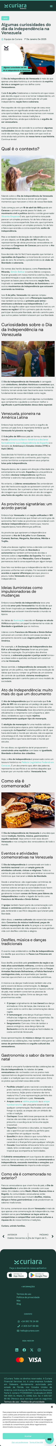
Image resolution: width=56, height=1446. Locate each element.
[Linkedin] (16, 1350)
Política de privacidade (28, 1297)
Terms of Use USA (36, 1442)
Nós (18, 1300)
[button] (52, 1407)
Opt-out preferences (20, 1442)
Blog (19, 1303)
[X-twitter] (31, 1350)
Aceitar (28, 1436)
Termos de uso (24, 1294)
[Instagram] (39, 1350)
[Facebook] (24, 1350)
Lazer (5, 18)
